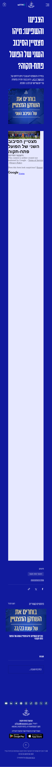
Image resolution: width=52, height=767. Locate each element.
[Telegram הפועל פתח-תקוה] (16, 703)
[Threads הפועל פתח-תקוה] (26, 703)
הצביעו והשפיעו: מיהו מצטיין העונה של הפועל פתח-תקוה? (26, 637)
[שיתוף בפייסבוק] (42, 589)
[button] (4, 4)
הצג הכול (11, 604)
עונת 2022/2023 (37, 580)
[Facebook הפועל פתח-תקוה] (46, 703)
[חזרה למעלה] (26, 745)
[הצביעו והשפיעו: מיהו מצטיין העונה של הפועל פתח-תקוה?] (26, 620)
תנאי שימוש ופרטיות (26, 754)
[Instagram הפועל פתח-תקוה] (36, 703)
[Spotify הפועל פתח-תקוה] (21, 703)
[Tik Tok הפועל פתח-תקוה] (31, 703)
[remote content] (26, 346)
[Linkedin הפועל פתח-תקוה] (11, 703)
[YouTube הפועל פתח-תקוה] (6, 703)
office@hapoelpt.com (23, 724)
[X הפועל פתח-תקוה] (41, 703)
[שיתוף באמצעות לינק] (29, 589)
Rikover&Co (30, 758)
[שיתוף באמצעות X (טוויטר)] (35, 589)
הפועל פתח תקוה (35, 574)
